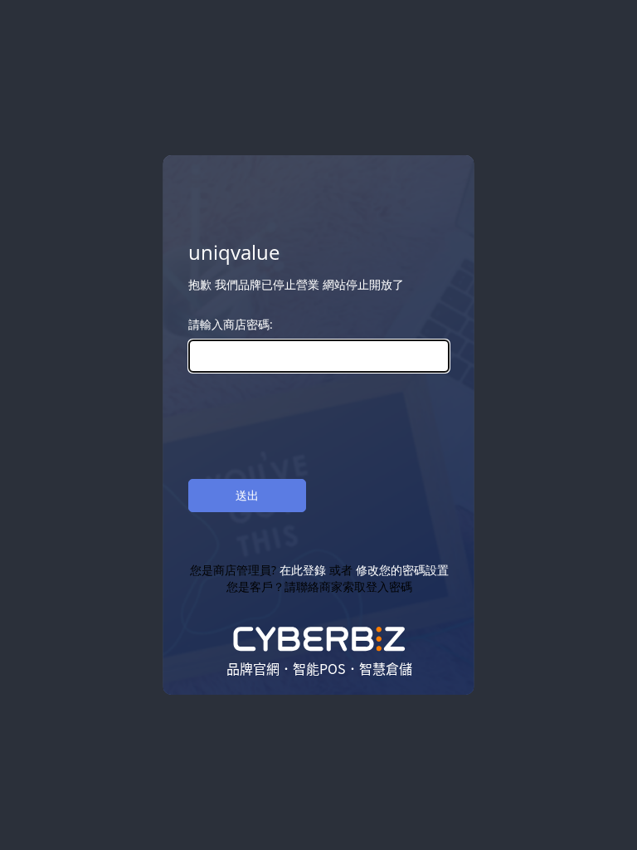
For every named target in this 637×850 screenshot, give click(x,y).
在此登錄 (302, 570)
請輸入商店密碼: (230, 324)
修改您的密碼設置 (401, 570)
